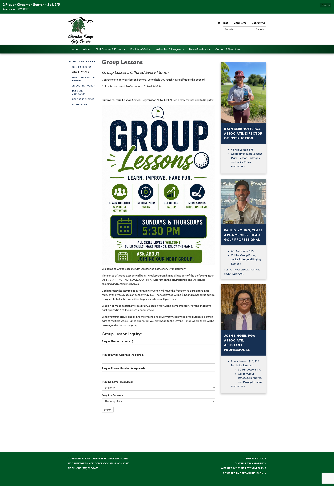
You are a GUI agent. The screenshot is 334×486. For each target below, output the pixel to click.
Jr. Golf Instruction (83, 85)
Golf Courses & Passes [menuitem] (109, 49)
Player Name (117, 341)
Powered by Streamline (239, 473)
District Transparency (250, 463)
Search (260, 29)
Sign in (261, 473)
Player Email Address (123, 354)
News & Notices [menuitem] (198, 49)
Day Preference (112, 395)
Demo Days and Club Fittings (83, 79)
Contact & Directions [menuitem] (227, 49)
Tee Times (222, 22)
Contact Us (258, 22)
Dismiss (326, 5)
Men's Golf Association (78, 92)
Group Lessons (80, 72)
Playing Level (117, 382)
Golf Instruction (82, 67)
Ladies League (79, 104)
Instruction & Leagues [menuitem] (168, 49)
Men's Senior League (83, 99)
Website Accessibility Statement (243, 468)
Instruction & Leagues (81, 61)
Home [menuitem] (74, 49)
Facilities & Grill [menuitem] (139, 49)
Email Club (240, 22)
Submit (107, 409)
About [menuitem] (87, 49)
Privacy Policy (256, 458)
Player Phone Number (123, 368)
